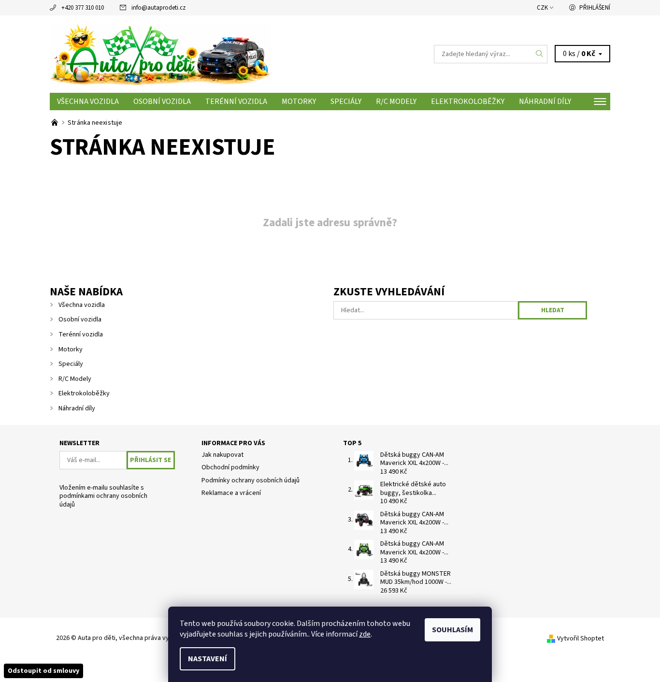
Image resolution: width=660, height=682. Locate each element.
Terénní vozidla (236, 101)
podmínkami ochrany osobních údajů (103, 500)
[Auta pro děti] (190, 53)
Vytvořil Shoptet (580, 638)
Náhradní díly (545, 101)
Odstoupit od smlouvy (43, 671)
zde (365, 634)
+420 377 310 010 (82, 7)
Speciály (345, 101)
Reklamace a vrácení (231, 493)
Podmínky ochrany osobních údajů (250, 480)
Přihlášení (594, 7)
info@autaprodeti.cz (158, 7)
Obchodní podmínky (230, 467)
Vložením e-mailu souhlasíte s (103, 496)
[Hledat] (539, 54)
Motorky (299, 101)
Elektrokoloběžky (467, 101)
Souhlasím (452, 629)
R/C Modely (396, 101)
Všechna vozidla (88, 101)
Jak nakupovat (222, 455)
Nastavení (207, 658)
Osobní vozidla (162, 101)
